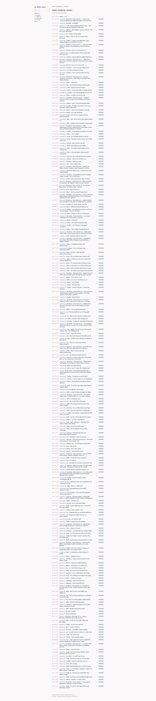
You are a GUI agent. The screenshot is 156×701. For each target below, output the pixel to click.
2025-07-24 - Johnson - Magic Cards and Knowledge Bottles (75, 103)
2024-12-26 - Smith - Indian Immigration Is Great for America (75, 666)
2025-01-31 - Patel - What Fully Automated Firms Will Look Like (75, 336)
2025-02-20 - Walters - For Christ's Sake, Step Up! (72, 419)
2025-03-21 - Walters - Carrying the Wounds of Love (73, 309)
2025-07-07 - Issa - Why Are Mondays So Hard (71, 70)
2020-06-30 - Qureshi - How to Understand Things (72, 503)
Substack (74, 696)
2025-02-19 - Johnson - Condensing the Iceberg (72, 451)
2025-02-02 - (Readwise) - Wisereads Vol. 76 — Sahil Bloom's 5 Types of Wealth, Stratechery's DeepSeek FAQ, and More (75, 524)
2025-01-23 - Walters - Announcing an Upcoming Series (73, 565)
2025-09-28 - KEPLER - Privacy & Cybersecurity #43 (73, 65)
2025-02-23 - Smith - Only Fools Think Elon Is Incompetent (74, 410)
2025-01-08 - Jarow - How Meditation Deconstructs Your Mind (75, 575)
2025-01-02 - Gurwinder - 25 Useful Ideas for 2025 (72, 656)
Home (53, 6)
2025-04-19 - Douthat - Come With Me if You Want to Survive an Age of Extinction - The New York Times (76, 210)
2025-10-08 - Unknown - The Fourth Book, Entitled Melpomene (76, 57)
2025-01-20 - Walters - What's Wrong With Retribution (72, 563)
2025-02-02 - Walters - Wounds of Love (69, 500)
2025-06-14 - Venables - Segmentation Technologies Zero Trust (76, 131)
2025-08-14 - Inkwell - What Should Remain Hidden (73, 145)
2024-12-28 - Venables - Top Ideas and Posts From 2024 (73, 661)
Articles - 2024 (63, 16)
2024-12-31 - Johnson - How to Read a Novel (71, 277)
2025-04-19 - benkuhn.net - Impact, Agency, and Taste (73, 204)
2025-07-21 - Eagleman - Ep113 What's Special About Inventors (75, 156)
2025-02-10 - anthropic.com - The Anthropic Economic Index (75, 443)
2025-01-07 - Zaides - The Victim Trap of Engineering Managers (76, 270)
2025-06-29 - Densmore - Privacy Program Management (74, 67)
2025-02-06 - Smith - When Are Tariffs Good (71, 486)
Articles (66, 6)
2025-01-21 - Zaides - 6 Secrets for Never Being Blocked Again (75, 265)
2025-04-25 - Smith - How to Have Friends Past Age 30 (73, 279)
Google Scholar (61, 696)
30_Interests (38, 16)
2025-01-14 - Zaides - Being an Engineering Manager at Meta (75, 268)
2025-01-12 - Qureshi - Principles (67, 611)
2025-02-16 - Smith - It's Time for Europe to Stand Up (73, 457)
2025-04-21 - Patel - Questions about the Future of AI (73, 236)
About (36, 21)
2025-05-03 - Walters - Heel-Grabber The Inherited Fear (74, 229)
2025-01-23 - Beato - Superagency (68, 446)
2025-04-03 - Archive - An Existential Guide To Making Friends (76, 90)
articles (101, 19)
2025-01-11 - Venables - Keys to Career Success (71, 624)
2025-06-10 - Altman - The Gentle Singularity (71, 112)
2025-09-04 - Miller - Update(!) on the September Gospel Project (76, 123)
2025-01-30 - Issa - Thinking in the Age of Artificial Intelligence (76, 512)
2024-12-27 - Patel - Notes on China (68, 663)
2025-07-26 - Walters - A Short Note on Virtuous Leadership (74, 110)
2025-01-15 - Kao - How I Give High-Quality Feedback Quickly (75, 599)
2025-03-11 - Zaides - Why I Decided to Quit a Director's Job (75, 256)
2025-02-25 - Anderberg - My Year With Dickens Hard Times (75, 408)
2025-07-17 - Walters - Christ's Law (68, 82)
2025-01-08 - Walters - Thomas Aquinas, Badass (71, 637)
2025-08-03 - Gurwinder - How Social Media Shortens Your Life (76, 92)
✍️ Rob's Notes (40, 7)
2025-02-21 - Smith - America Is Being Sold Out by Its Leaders (75, 417)
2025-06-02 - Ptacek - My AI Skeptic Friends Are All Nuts (74, 136)
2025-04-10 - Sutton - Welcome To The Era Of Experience (74, 213)
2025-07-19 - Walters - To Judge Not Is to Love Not (72, 95)
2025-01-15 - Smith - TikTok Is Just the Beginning (71, 602)
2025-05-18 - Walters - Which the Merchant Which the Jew (74, 207)
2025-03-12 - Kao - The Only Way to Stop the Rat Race (73, 355)
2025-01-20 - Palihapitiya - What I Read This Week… (72, 580)
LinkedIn (68, 696)
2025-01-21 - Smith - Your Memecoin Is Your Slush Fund (73, 570)
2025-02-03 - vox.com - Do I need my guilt (70, 519)
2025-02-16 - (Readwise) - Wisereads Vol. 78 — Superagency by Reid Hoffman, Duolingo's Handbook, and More (75, 454)
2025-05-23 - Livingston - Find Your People (70, 161)
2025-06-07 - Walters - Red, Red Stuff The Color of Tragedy (75, 178)
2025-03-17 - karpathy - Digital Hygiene (70, 297)
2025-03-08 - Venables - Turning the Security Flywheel (74, 376)
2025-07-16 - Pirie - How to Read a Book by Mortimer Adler (75, 85)
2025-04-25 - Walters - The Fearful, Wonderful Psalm (73, 222)
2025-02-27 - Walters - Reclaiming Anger (70, 398)
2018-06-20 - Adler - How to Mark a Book (70, 164)
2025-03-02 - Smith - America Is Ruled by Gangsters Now (74, 469)
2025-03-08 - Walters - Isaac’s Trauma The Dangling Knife (75, 368)
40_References (38, 18)
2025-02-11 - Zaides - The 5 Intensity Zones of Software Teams (75, 263)
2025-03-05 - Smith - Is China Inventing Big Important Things (75, 392)
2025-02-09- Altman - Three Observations (70, 448)
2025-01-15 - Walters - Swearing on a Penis (70, 578)
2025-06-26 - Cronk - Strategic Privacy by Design (72, 87)
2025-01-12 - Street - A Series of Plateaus (69, 627)
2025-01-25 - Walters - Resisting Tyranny (69, 556)
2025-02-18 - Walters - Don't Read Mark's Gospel (72, 426)
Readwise (59, 6)
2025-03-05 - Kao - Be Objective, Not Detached (71, 389)
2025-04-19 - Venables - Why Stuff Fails (70, 285)
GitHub (54, 696)
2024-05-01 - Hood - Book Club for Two (69, 189)
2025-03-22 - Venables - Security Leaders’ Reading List (74, 318)
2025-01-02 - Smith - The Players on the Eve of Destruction (74, 658)
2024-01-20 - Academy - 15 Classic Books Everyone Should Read (76, 378)
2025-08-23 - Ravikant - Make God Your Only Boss (72, 143)
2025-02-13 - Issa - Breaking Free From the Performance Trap (76, 463)
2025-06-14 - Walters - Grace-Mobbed (69, 134)
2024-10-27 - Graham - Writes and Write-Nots (71, 509)
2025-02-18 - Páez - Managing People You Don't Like (73, 437)
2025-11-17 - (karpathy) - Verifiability (69, 23)
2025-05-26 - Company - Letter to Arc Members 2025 (73, 159)
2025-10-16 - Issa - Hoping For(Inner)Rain (70, 34)
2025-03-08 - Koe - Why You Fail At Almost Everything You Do (75, 316)
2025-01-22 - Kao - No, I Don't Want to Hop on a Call (72, 568)
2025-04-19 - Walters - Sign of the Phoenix (70, 333)
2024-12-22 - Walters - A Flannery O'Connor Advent (72, 679)
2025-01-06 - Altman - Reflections (67, 613)
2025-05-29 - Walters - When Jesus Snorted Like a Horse (73, 192)
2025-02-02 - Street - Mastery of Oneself (70, 528)
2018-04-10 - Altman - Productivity (69, 220)
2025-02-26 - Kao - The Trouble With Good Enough (72, 401)
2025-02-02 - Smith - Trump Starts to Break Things (73, 521)
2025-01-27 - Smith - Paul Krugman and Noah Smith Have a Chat (75, 540)
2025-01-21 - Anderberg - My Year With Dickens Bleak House (74, 573)
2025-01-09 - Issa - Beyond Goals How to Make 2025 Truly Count (75, 632)
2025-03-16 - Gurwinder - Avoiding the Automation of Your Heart (76, 321)
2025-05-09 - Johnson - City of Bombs (69, 282)
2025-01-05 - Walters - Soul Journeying (69, 649)
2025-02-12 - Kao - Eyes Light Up (68, 460)
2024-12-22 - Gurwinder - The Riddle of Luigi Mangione (73, 629)
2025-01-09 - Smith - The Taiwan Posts (69, 634)
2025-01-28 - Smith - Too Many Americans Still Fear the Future (75, 533)
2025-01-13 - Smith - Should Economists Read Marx (72, 608)
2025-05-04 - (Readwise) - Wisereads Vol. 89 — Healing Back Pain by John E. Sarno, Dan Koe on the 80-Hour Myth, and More (76, 232)
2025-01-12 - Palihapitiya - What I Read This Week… (72, 583)
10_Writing (37, 15)
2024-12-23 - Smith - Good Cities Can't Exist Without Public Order (75, 677)
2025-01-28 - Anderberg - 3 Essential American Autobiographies (76, 530)
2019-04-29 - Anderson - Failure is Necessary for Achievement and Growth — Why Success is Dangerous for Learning (76, 466)
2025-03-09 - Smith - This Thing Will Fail (70, 365)
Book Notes (37, 19)
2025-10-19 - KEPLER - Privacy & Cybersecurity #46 (73, 50)
